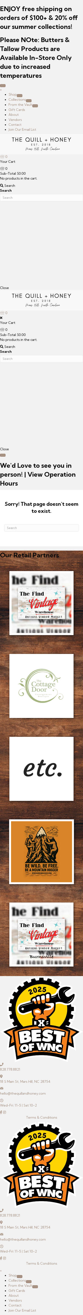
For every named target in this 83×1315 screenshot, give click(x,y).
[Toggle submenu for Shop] (19, 95)
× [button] (1, 89)
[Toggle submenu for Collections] (28, 100)
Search (6, 190)
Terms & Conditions (41, 1117)
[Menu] (3, 85)
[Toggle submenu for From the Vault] (35, 105)
